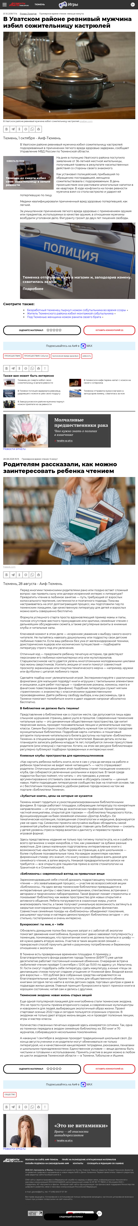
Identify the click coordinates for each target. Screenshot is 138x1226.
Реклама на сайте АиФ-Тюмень (41, 1160)
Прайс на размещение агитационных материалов (89, 1160)
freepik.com (9, 567)
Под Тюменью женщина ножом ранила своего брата (64, 317)
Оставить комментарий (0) (109, 330)
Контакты (78, 1163)
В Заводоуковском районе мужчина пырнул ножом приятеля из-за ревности (41, 403)
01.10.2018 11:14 (10, 13)
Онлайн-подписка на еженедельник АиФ (47, 1163)
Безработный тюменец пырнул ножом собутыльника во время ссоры (76, 310)
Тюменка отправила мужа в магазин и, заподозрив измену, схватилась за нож (77, 279)
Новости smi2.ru (14, 449)
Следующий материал (71, 1217)
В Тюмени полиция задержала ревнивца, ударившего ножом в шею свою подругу (39, 392)
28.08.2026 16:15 (11, 459)
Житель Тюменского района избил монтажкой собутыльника (70, 313)
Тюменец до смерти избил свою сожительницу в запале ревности (35, 381)
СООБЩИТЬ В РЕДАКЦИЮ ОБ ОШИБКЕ (105, 1163)
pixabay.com (86, 121)
